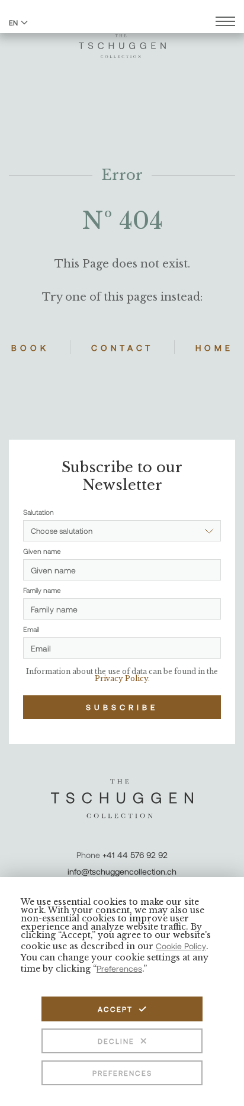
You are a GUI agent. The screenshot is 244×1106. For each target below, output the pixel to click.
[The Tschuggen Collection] (122, 41)
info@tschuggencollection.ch (122, 871)
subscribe (122, 707)
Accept (115, 1009)
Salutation (38, 511)
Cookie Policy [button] (181, 946)
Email (31, 629)
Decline (116, 1041)
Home (214, 348)
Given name (42, 550)
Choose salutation (61, 531)
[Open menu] (225, 23)
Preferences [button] (119, 968)
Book (30, 348)
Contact (122, 348)
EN (13, 22)
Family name (42, 590)
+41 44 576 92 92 (135, 855)
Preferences (122, 1073)
